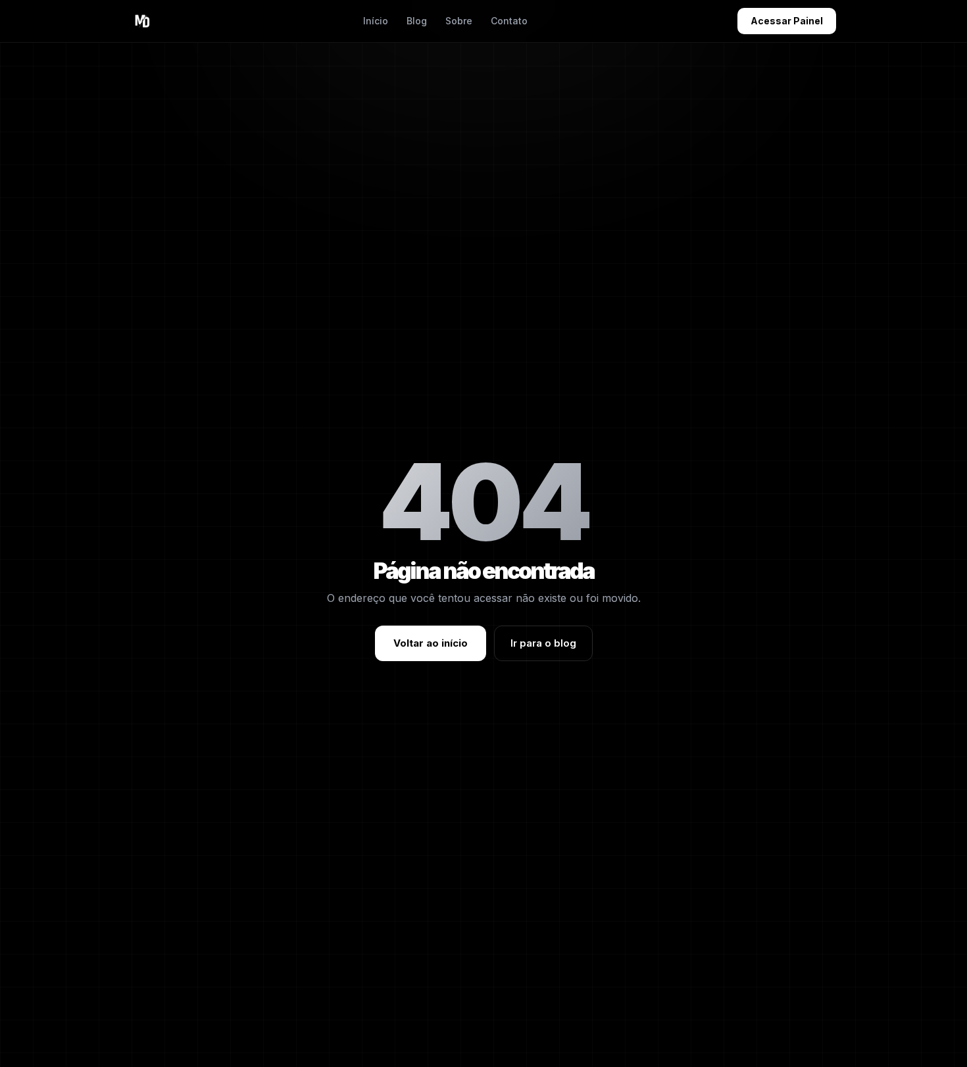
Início (375, 20)
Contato (509, 20)
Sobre (458, 20)
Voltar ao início (430, 643)
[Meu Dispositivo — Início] (142, 21)
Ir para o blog (543, 643)
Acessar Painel (787, 20)
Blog (417, 20)
